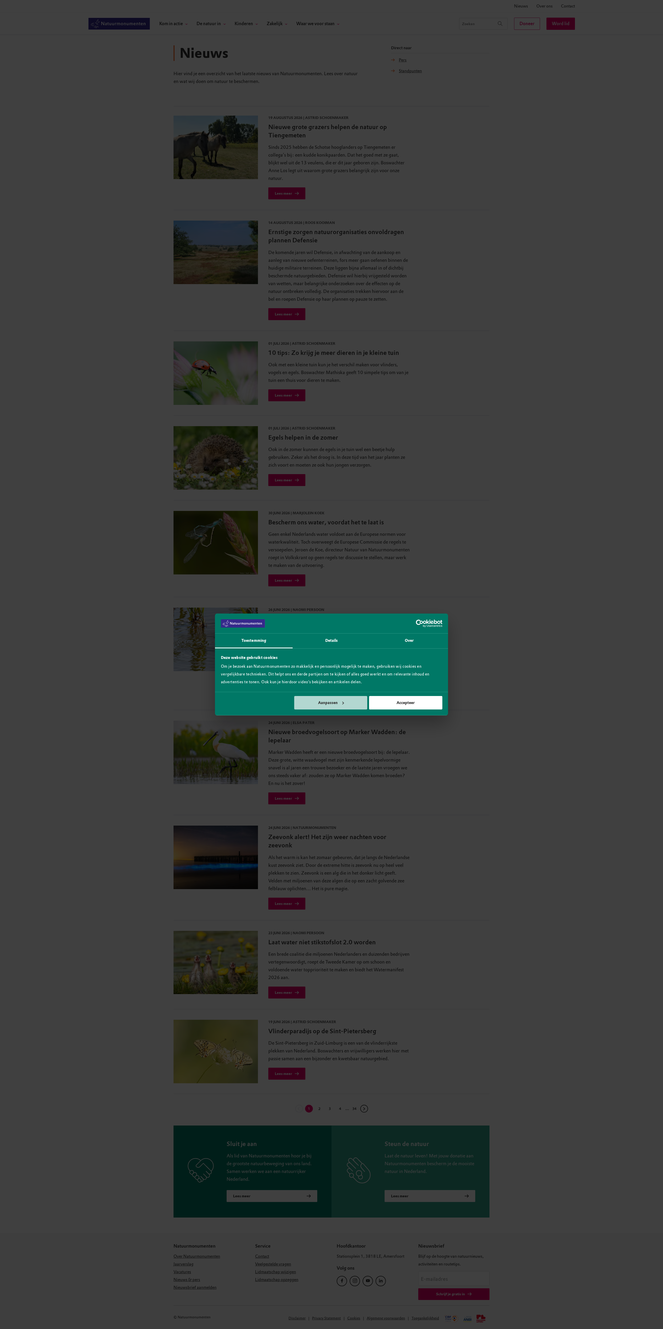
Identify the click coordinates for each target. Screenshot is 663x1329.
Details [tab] (331, 640)
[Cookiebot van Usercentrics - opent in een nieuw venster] (419, 623)
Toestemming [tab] (253, 640)
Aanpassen (328, 702)
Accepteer (406, 702)
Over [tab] (409, 640)
